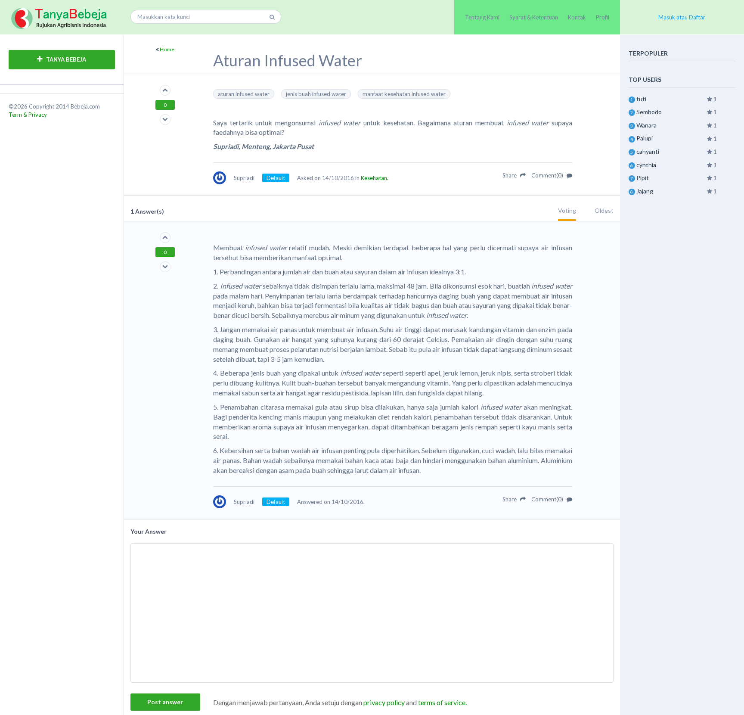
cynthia (646, 164)
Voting (567, 210)
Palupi (644, 138)
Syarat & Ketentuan (533, 17)
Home (167, 49)
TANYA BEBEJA (65, 59)
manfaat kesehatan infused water (404, 93)
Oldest (604, 210)
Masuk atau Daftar (681, 17)
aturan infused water (244, 93)
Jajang (644, 191)
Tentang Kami (482, 17)
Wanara (646, 125)
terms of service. (442, 702)
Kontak (577, 17)
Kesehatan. (374, 177)
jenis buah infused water (316, 93)
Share (510, 175)
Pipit (642, 177)
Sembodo (649, 111)
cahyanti (647, 151)
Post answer (165, 702)
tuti (641, 99)
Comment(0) (547, 175)
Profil (602, 17)
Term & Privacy (28, 114)
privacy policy (384, 702)
